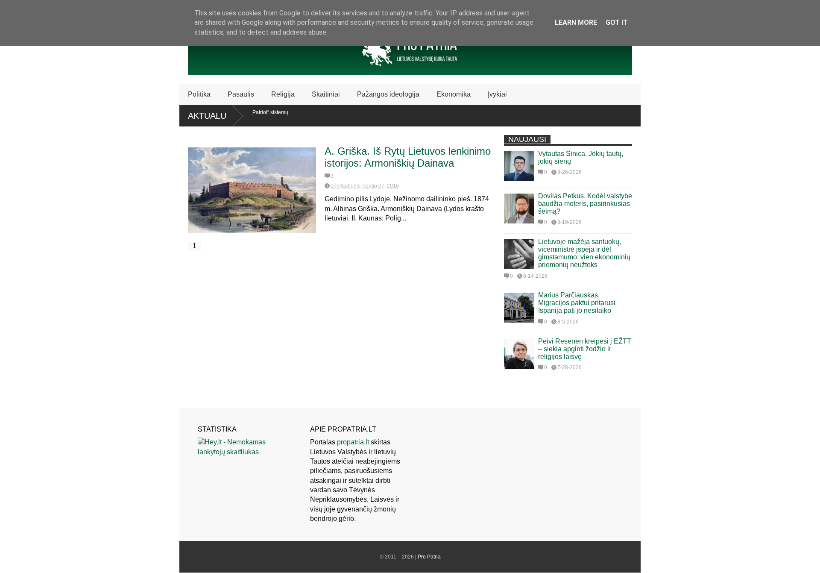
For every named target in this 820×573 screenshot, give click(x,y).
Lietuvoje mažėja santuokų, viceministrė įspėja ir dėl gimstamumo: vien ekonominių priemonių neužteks (584, 253)
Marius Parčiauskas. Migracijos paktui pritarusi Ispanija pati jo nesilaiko (576, 302)
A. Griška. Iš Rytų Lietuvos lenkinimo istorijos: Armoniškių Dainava (408, 157)
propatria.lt (353, 442)
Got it (617, 22)
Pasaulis (241, 94)
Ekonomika (453, 94)
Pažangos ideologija (388, 94)
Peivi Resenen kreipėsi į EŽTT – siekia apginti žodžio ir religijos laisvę (584, 349)
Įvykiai (497, 94)
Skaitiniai (326, 94)
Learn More (576, 22)
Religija (283, 94)
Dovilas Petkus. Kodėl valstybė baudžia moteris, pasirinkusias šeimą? (585, 203)
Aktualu (207, 115)
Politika (199, 94)
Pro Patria (429, 557)
